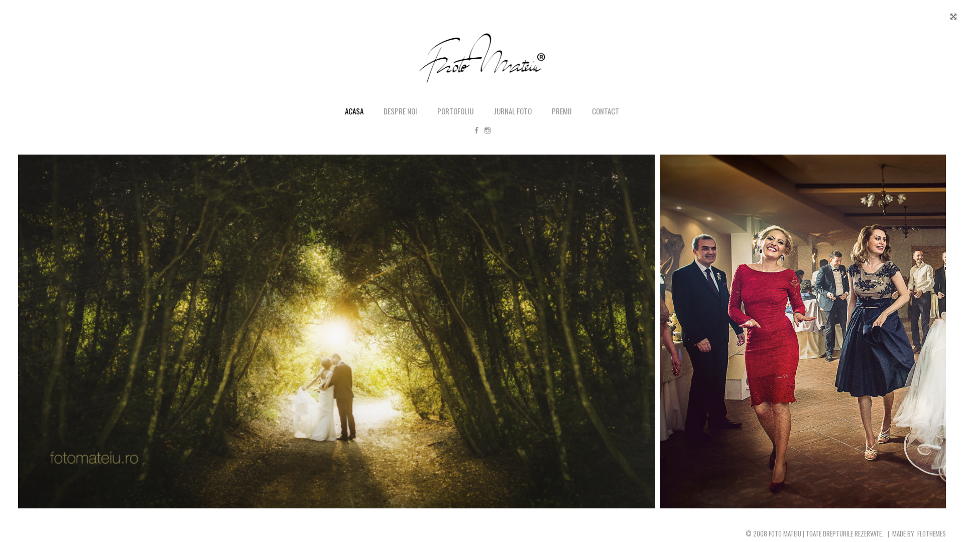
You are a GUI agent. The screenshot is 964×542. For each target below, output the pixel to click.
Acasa (354, 110)
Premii (562, 110)
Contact (605, 110)
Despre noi (400, 110)
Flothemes (931, 533)
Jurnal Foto (513, 110)
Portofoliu (455, 110)
